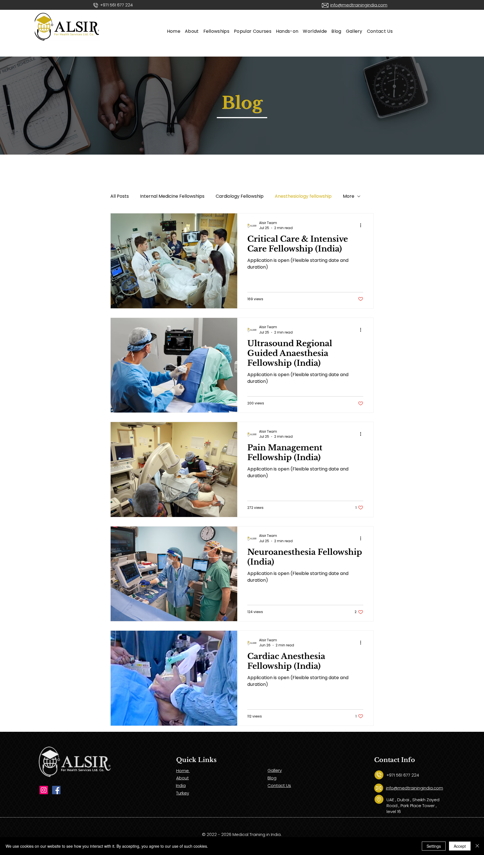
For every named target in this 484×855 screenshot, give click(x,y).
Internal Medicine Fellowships (172, 196)
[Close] (477, 846)
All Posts (119, 196)
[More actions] (362, 225)
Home (183, 771)
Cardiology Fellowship (240, 196)
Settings (434, 846)
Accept (460, 846)
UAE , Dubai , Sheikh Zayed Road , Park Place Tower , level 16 (413, 805)
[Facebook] (56, 790)
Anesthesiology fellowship (303, 196)
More (348, 196)
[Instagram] (43, 790)
